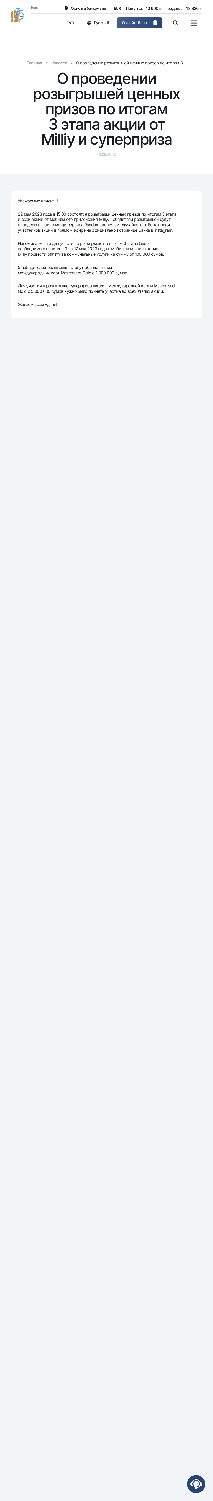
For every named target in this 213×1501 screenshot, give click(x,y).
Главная (34, 62)
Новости (59, 62)
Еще (34, 7)
